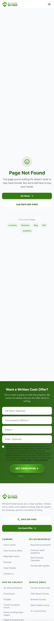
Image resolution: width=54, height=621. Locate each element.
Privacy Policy (26, 460)
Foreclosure (9, 593)
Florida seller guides (40, 565)
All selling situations (13, 588)
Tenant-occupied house (12, 606)
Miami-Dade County (40, 605)
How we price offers (13, 550)
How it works (10, 545)
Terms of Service (41, 460)
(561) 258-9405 (29, 476)
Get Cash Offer (25, 528)
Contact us (9, 573)
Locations (12, 225)
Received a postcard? (41, 545)
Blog (36, 225)
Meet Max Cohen (11, 556)
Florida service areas (40, 588)
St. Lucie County (38, 611)
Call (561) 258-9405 (27, 204)
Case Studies (10, 568)
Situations (25, 225)
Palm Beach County (40, 593)
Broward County (38, 599)
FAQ (44, 225)
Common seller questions (38, 551)
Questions (27, 231)
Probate (7, 599)
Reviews (8, 562)
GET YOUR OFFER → (27, 468)
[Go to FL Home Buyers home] (9, 4)
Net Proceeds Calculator (37, 559)
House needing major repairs (13, 613)
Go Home (25, 196)
